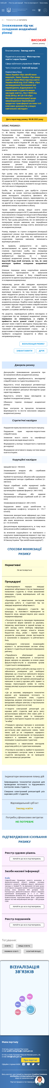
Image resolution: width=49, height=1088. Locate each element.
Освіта (36, 64)
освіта (8, 946)
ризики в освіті (11, 951)
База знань (44, 3)
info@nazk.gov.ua (14, 1057)
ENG (33, 10)
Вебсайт (4, 3)
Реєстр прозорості (31, 3)
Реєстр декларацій (16, 3)
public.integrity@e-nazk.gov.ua (20, 1051)
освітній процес (33, 951)
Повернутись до (16, 20)
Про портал (30, 1060)
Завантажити (24, 351)
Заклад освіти (28, 51)
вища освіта (24, 946)
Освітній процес (30, 68)
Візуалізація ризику (33, 344)
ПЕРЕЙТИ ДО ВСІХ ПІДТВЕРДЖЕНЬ (27, 859)
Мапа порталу (10, 1042)
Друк (41, 351)
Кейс (7, 878)
